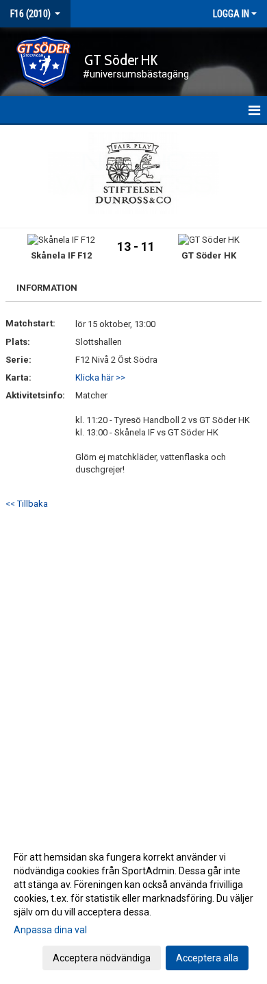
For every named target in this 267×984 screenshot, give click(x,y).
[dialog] (133, 907)
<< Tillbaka (26, 504)
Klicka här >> (100, 377)
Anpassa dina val (50, 929)
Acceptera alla (207, 957)
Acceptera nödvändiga (102, 957)
